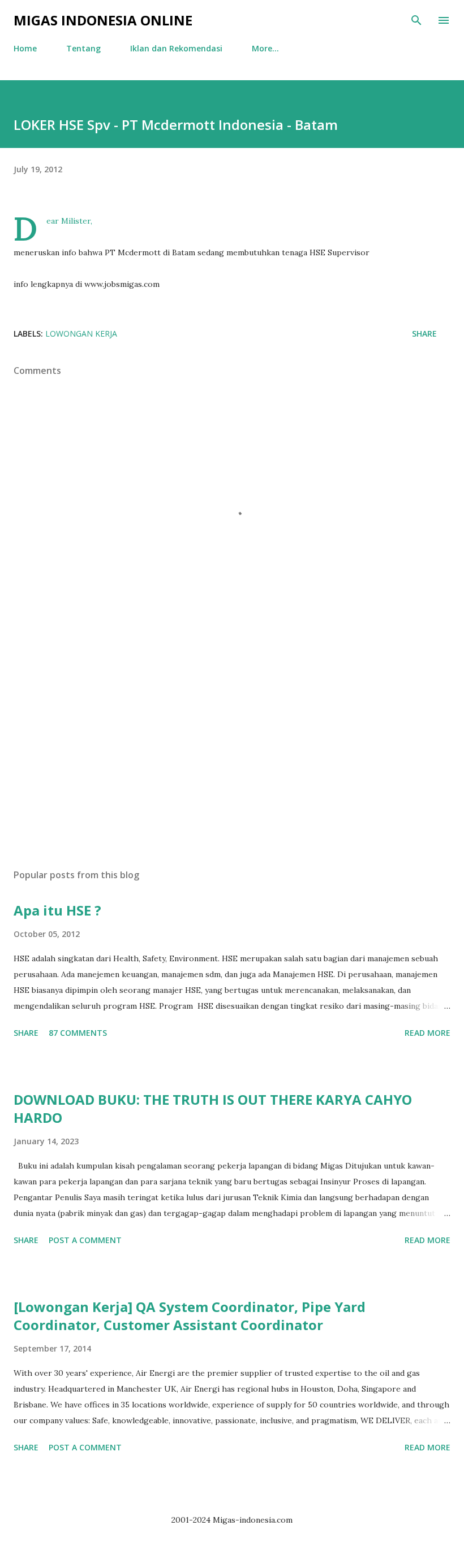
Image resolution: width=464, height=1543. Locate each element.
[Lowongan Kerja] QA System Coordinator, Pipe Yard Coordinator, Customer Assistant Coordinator (190, 1315)
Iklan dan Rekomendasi (176, 48)
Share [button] (424, 333)
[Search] (416, 20)
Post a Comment (85, 1240)
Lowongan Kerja (81, 333)
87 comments (78, 1032)
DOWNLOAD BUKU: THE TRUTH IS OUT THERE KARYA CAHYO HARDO (213, 1108)
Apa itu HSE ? (57, 910)
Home (25, 48)
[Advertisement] (232, 753)
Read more (427, 1032)
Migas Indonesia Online (103, 20)
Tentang (83, 48)
